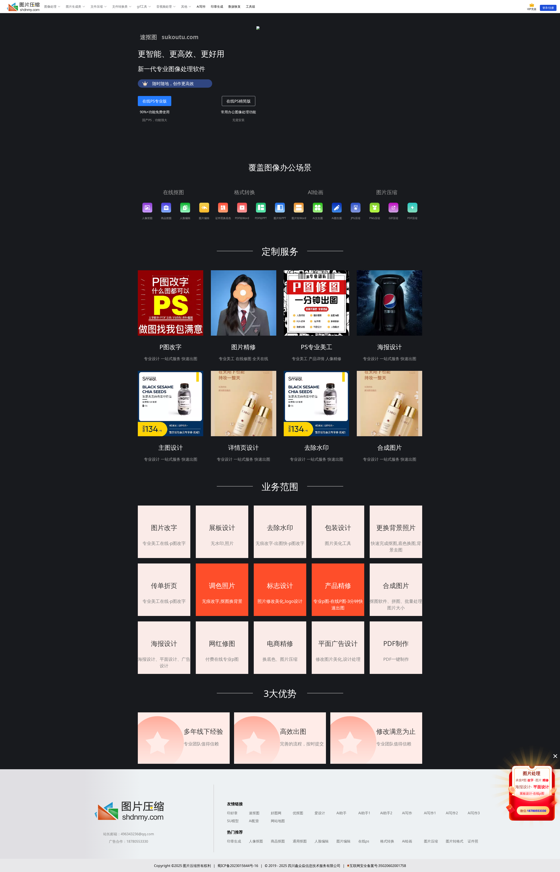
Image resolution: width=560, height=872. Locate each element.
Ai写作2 (452, 813)
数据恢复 (234, 6)
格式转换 (387, 841)
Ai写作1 (430, 813)
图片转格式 (454, 841)
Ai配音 (254, 820)
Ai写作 (201, 6)
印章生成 (217, 6)
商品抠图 (278, 841)
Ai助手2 (386, 813)
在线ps (363, 841)
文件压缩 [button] (97, 6)
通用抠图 (300, 841)
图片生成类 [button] (73, 6)
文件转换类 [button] (120, 6)
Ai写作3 (474, 813)
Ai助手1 (364, 813)
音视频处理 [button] (164, 6)
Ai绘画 (407, 841)
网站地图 (278, 820)
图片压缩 (431, 841)
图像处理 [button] (50, 6)
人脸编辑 (322, 841)
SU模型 (233, 820)
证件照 (473, 841)
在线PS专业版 (154, 101)
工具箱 (250, 6)
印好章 (232, 813)
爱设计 (320, 813)
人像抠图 (256, 841)
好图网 (276, 813)
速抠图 (254, 813)
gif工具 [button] (142, 6)
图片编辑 (343, 841)
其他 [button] (184, 6)
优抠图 (298, 813)
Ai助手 (341, 813)
